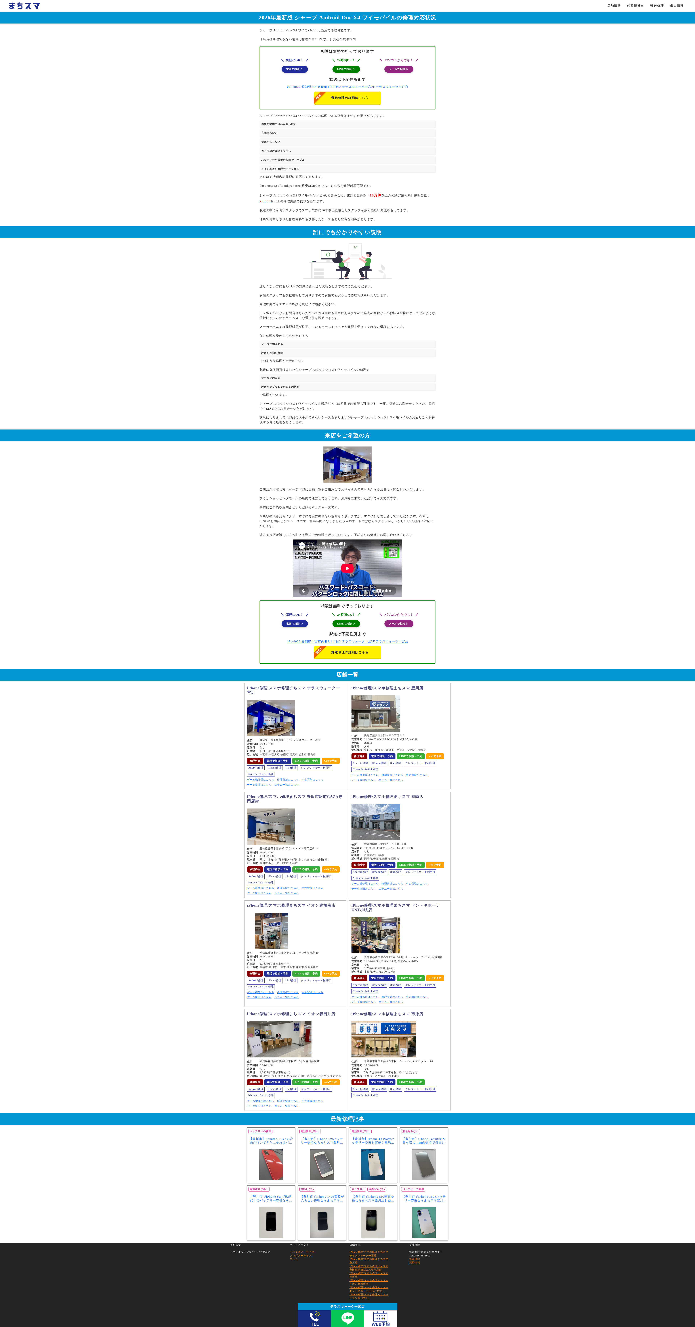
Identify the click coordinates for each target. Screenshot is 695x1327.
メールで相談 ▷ (399, 69)
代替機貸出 (635, 5)
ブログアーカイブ (300, 1255)
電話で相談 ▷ (294, 69)
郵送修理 (657, 5)
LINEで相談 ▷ (346, 69)
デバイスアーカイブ (302, 1252)
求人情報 (677, 5)
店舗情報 (614, 5)
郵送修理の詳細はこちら (349, 98)
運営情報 (414, 1259)
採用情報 (414, 1262)
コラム (294, 1259)
